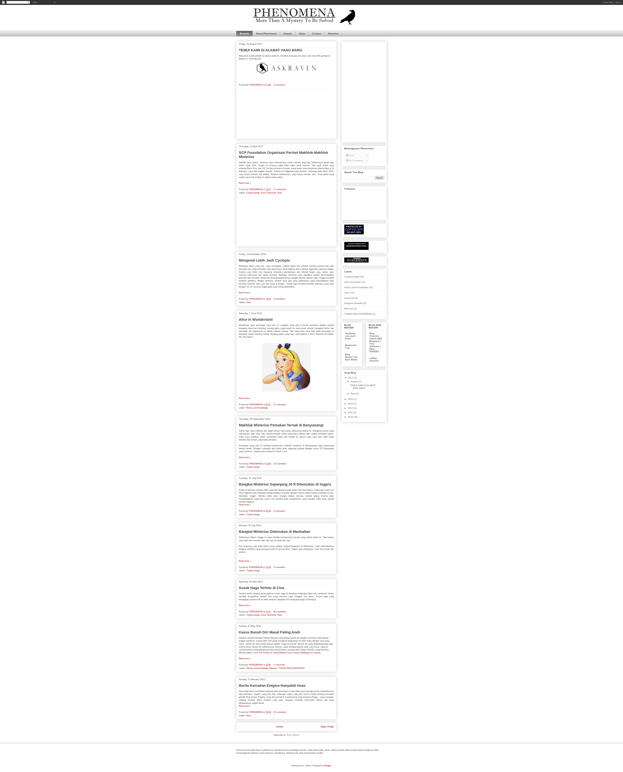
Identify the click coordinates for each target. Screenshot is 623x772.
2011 (350, 412)
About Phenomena (266, 33)
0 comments (279, 85)
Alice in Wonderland (256, 319)
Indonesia (349, 298)
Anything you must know (350, 336)
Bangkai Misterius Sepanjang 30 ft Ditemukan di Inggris (285, 484)
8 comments (279, 299)
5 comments (279, 665)
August (354, 381)
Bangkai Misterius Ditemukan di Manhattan (274, 532)
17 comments (280, 189)
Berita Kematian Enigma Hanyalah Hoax (272, 686)
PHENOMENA (256, 85)
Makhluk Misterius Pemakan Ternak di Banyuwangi (281, 425)
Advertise (333, 33)
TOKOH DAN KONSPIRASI (291, 668)
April (353, 393)
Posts (351, 155)
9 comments (279, 511)
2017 (351, 377)
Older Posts (327, 726)
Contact (316, 33)
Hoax (279, 193)
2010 (351, 417)
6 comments (279, 567)
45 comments (279, 611)
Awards (288, 33)
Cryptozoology (253, 193)
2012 (351, 408)
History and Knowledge (257, 408)
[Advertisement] (286, 113)
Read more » (245, 183)
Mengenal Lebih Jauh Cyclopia (264, 260)
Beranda (244, 33)
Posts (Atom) (293, 735)
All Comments (355, 160)
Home (279, 726)
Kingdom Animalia (353, 303)
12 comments (280, 404)
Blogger (327, 765)
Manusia (273, 668)
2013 (351, 403)
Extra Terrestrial (268, 193)
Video (302, 33)
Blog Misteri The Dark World (351, 357)
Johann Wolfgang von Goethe (307, 652)
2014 (351, 399)
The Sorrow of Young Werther (272, 652)
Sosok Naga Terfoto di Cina (261, 588)
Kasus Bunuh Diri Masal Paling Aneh (269, 632)
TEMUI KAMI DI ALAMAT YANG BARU (270, 50)
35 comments (280, 712)
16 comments (280, 463)
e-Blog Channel (374, 359)
